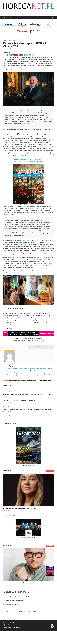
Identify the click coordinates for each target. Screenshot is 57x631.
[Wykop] (24, 55)
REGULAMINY (6, 624)
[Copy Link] (33, 55)
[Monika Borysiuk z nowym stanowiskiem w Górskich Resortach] (28, 489)
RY (15, 159)
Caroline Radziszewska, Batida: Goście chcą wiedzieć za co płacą (19, 405)
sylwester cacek (46, 380)
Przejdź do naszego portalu (12, 627)
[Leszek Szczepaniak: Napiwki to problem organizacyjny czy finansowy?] (28, 564)
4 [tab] (28, 465)
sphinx (29, 380)
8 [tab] (34, 537)
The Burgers (22, 242)
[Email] (30, 55)
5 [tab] (30, 465)
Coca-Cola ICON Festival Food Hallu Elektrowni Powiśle (17, 390)
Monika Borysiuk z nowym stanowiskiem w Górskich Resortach (20, 508)
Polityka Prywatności (7, 625)
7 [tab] (33, 465)
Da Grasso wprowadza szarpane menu (13, 600)
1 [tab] (23, 465)
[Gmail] (18, 55)
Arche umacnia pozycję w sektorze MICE (13, 608)
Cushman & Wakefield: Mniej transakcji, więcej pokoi (16, 414)
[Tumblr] (21, 55)
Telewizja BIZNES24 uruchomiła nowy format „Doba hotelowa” (19, 400)
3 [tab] (26, 465)
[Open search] (53, 17)
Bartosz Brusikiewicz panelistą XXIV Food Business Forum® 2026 (20, 611)
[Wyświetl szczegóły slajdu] (28, 445)
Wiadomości (12, 40)
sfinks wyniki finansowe (21, 380)
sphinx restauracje (36, 380)
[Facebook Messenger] (7, 55)
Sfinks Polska (26, 123)
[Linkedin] (12, 55)
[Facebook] (4, 55)
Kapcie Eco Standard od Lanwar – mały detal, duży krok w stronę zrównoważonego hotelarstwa (27, 409)
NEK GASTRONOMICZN (22, 159)
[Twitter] (9, 55)
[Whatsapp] (27, 55)
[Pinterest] (15, 55)
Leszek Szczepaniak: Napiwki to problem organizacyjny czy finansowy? (22, 583)
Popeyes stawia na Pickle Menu (11, 604)
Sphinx (29, 129)
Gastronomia (6, 40)
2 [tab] (25, 465)
